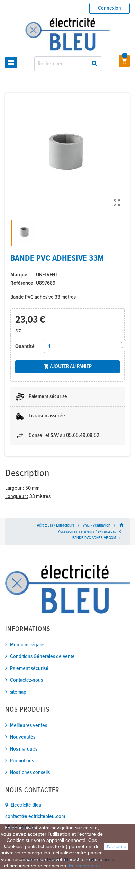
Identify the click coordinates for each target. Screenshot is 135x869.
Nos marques (23, 749)
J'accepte (116, 846)
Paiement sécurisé (29, 668)
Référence (21, 283)
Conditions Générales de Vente (42, 656)
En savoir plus (84, 865)
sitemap (18, 692)
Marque (18, 275)
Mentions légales (27, 644)
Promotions (22, 760)
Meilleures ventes (28, 725)
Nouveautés (22, 737)
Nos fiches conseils (30, 772)
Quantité (25, 346)
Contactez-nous (26, 680)
